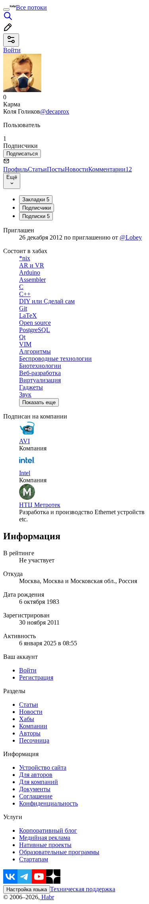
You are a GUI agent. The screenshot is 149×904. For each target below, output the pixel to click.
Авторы (30, 733)
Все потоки (31, 7)
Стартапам (33, 859)
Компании (33, 726)
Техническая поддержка (82, 889)
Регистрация (36, 677)
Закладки (35, 199)
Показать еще (39, 402)
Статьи (37, 169)
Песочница (34, 740)
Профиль (15, 169)
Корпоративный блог (48, 830)
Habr (47, 897)
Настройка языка (26, 889)
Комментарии (110, 169)
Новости (76, 169)
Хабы (26, 718)
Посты (56, 169)
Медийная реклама (44, 837)
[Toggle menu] (6, 9)
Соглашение (35, 796)
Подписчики (36, 208)
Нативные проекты (45, 844)
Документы (34, 789)
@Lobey (131, 237)
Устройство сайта (42, 767)
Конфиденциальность (48, 803)
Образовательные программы (59, 852)
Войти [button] (12, 50)
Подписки (36, 216)
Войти (28, 670)
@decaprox (54, 111)
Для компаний (38, 781)
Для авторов (35, 774)
